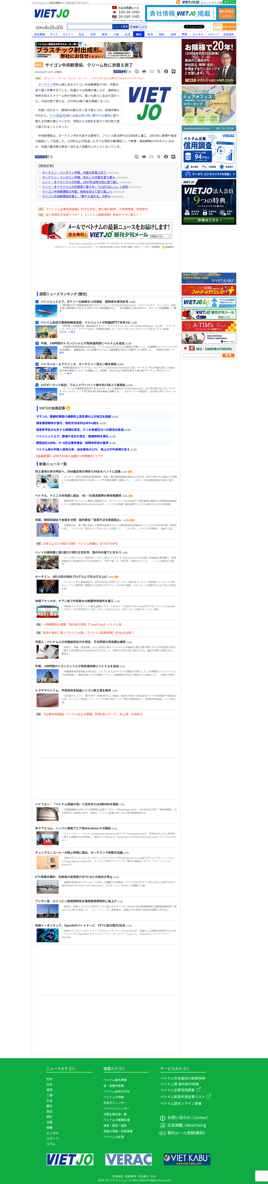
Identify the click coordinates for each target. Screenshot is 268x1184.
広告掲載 (175, 1125)
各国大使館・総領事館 (118, 1131)
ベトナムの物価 (113, 1097)
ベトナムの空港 (113, 1137)
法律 (173, 34)
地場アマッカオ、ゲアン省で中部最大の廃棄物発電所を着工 (74, 601)
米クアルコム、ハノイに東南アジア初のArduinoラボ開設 (73, 828)
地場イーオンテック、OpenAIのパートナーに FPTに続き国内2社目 (80, 925)
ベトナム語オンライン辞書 (181, 1103)
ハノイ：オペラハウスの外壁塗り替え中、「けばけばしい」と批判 (85, 186)
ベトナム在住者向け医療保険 (182, 1078)
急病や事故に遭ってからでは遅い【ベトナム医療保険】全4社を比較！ (88, 632)
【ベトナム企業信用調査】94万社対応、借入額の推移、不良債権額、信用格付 (97, 209)
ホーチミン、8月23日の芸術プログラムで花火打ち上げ (71, 576)
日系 (93, 34)
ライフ (54, 34)
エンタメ (198, 34)
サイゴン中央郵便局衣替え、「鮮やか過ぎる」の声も (76, 196)
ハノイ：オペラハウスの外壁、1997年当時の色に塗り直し (80, 182)
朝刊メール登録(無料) (186, 1132)
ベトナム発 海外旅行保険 (179, 1083)
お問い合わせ (179, 1117)
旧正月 (61, 115)
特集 (184, 34)
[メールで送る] (152, 71)
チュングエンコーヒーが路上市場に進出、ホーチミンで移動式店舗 (79, 852)
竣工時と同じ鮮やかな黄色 (92, 115)
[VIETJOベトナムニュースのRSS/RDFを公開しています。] (178, 3)
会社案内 (143, 1176)
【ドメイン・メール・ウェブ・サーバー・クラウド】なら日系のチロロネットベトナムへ (94, 78)
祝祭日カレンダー (115, 1102)
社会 (81, 34)
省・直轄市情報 (113, 1085)
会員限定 (228, 34)
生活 (127, 34)
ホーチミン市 (47, 84)
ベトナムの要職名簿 (116, 1120)
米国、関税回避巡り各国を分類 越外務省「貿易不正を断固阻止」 (79, 519)
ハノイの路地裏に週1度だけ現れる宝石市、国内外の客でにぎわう (78, 552)
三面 (116, 34)
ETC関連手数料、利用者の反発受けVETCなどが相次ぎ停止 (74, 876)
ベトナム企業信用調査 (177, 1089)
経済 (104, 34)
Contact (200, 1117)
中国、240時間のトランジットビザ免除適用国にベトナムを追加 (77, 666)
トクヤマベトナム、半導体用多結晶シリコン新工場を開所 (73, 690)
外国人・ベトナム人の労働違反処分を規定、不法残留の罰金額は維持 (80, 641)
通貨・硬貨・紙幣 (115, 1125)
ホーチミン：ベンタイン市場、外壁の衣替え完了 (74, 172)
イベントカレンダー (116, 1108)
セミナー (68, 34)
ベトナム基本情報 (115, 1080)
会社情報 (39, 34)
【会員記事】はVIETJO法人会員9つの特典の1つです (69, 456)
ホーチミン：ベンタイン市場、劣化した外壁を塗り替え (78, 177)
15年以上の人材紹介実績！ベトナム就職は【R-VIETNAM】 (80, 543)
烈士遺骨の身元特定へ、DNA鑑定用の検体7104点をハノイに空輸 (78, 471)
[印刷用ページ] (144, 71)
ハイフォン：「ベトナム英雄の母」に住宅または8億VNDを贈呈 (77, 804)
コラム (50, 1143)
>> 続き (71, 331)
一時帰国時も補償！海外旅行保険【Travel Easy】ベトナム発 (82, 624)
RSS (153, 1176)
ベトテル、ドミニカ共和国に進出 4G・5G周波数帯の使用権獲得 (78, 495)
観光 (138, 34)
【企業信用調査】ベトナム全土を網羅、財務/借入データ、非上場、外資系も (92, 714)
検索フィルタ (140, 27)
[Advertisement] (103, 271)
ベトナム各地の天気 (116, 1091)
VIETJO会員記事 (52, 407)
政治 (150, 34)
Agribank (116, 20)
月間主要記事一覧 (115, 1114)
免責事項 (169, 246)
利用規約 (156, 246)
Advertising (195, 1125)
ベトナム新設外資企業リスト (182, 1096)
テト (52, 115)
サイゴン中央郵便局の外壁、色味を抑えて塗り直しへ (77, 191)
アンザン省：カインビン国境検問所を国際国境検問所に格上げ (76, 901)
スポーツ (213, 34)
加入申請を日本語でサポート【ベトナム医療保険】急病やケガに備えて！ (94, 214)
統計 (161, 34)
